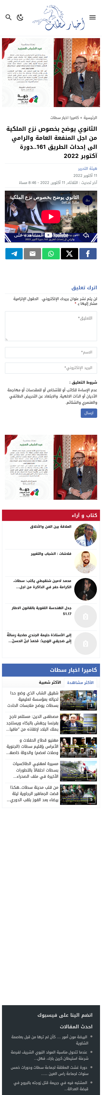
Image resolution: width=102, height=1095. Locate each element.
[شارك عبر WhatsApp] (51, 253)
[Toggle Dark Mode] (20, 18)
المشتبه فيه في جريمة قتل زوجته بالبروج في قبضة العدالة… (51, 1085)
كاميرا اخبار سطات (64, 117)
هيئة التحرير (87, 168)
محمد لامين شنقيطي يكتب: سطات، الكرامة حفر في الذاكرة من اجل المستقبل (42, 587)
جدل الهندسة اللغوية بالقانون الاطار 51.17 (41, 611)
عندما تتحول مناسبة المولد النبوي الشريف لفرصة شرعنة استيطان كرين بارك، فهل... (49, 1055)
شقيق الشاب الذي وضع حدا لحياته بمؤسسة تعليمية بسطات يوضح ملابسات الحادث (32, 699)
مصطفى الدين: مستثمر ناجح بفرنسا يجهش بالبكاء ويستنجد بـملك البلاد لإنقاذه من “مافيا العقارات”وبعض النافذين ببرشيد (31, 726)
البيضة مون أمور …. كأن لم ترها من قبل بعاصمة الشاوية (49, 1040)
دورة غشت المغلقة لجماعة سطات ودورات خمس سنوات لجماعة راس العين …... (49, 1070)
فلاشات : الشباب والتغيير (51, 554)
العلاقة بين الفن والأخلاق (50, 526)
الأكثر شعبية (50, 682)
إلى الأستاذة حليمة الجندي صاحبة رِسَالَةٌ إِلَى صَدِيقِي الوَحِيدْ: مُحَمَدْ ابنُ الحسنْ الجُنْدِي (39, 641)
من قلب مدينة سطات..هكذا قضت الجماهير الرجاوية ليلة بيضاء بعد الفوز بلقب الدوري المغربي (34, 797)
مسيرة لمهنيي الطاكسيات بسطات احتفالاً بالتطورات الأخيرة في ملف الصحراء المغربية (35, 773)
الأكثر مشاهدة (80, 682)
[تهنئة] (51, 467)
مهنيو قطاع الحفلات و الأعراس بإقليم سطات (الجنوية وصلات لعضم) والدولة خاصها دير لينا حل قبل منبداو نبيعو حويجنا (32, 753)
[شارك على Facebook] (88, 253)
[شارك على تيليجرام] (14, 253)
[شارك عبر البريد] (32, 253)
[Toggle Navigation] (93, 18)
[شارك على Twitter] (69, 253)
